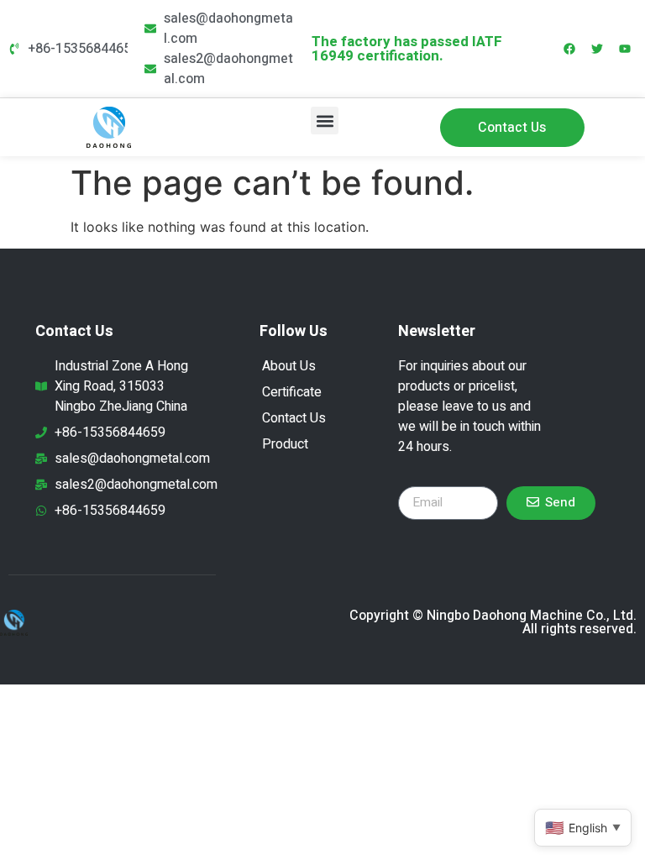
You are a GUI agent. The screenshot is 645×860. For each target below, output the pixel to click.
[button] (324, 120)
